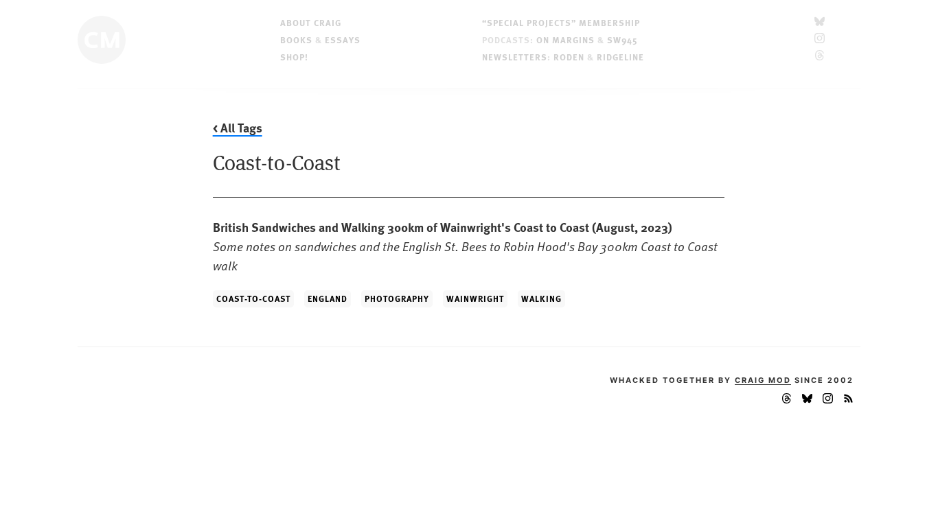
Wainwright (475, 298)
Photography (397, 298)
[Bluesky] (819, 22)
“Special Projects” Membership (561, 22)
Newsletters (514, 56)
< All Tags (237, 128)
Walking (541, 298)
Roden (568, 56)
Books (296, 39)
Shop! (294, 56)
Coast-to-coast (253, 298)
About (310, 22)
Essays (343, 39)
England (327, 298)
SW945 (622, 39)
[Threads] (819, 56)
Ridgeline (620, 56)
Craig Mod (763, 380)
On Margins (565, 39)
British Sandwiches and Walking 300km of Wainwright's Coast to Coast (465, 246)
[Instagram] (819, 39)
